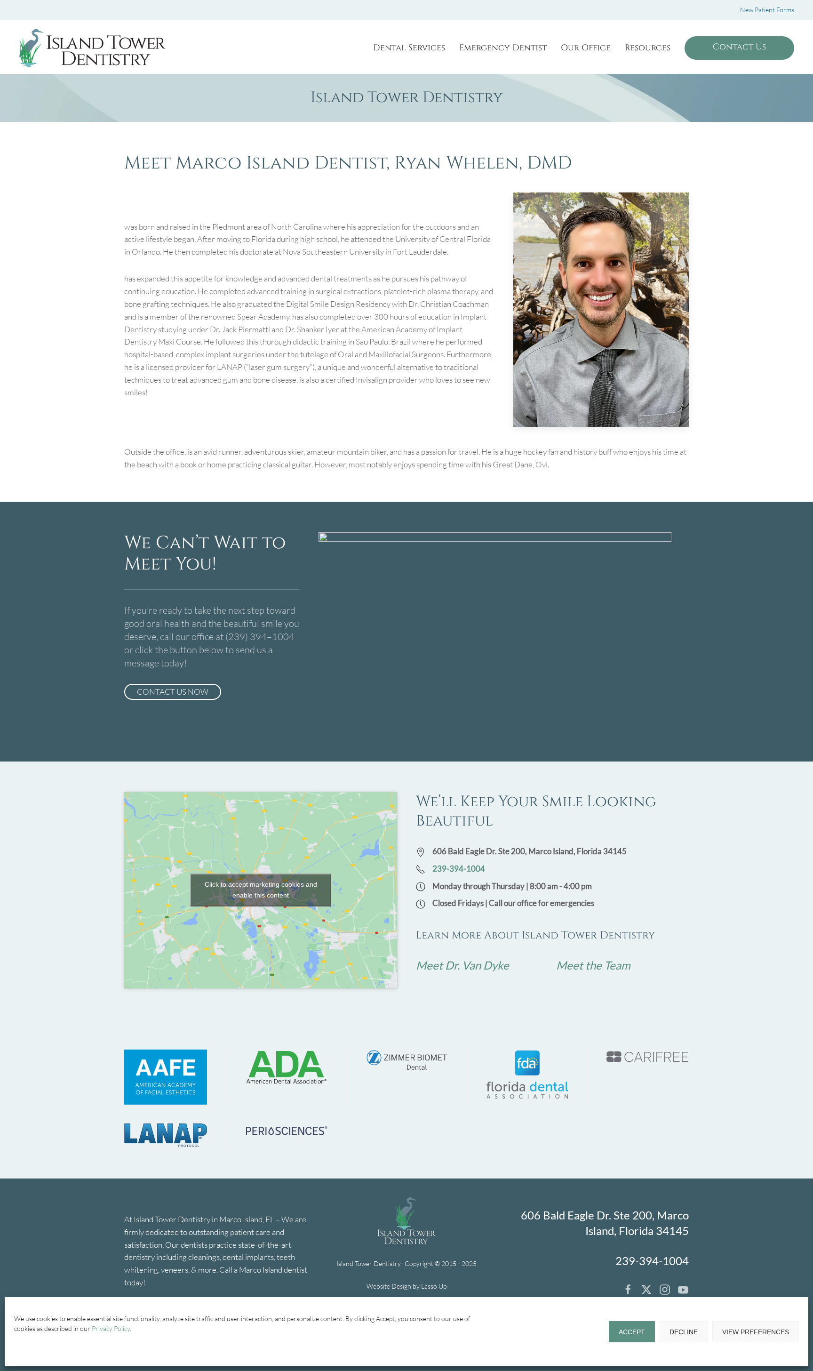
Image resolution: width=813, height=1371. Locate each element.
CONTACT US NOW (172, 692)
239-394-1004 (458, 869)
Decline (684, 1332)
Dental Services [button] (409, 48)
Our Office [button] (586, 48)
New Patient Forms (767, 10)
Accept (632, 1332)
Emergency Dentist (503, 48)
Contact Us (739, 47)
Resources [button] (647, 48)
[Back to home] (92, 48)
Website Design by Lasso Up (406, 1286)
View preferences (755, 1332)
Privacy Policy (111, 1328)
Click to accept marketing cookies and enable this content (261, 890)
